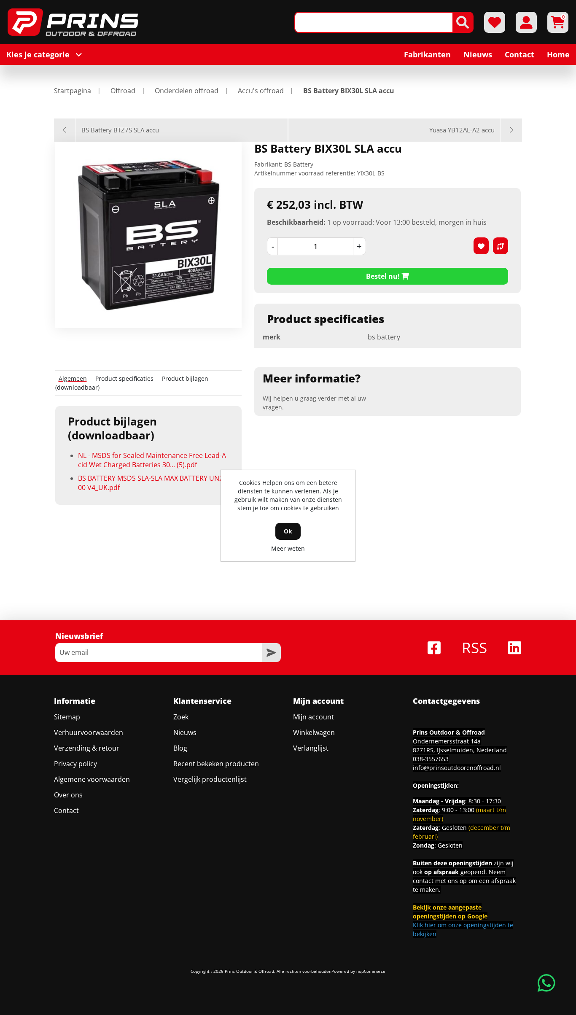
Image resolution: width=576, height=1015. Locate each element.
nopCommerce (370, 971)
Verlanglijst (310, 748)
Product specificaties (124, 378)
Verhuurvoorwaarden (88, 732)
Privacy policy (75, 763)
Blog (180, 748)
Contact (66, 810)
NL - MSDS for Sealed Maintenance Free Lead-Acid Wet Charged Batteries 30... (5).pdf (152, 460)
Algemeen (73, 378)
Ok (288, 531)
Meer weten (288, 548)
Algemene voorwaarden (92, 779)
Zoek (180, 717)
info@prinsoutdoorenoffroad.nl (457, 768)
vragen (272, 407)
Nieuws (184, 732)
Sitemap (67, 717)
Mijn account (313, 717)
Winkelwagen (314, 732)
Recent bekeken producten (216, 763)
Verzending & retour (86, 748)
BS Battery (298, 164)
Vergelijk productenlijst (210, 779)
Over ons (68, 795)
